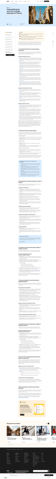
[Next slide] (48, 423)
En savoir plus (22, 414)
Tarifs (28, 1)
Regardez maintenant (22, 241)
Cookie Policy (15, 475)
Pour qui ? (20, 1)
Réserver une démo (47, 1)
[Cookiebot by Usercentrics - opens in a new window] (5, 477)
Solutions (12, 1)
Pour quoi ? (16, 1)
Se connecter (41, 1)
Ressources (24, 1)
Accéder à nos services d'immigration (23, 397)
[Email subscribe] (48, 471)
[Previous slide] (46, 423)
